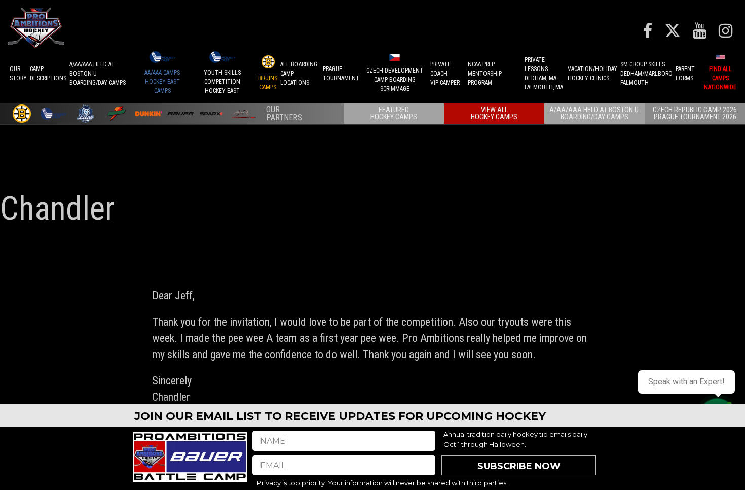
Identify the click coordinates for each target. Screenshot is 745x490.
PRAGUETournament (341, 73)
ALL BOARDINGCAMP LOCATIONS (298, 73)
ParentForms (685, 73)
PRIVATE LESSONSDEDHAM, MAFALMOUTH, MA (544, 73)
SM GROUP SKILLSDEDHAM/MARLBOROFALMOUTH (646, 73)
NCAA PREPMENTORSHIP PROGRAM (485, 73)
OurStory (18, 73)
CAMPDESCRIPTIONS (48, 73)
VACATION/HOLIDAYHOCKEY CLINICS (592, 73)
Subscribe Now (519, 466)
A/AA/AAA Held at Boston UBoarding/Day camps (97, 73)
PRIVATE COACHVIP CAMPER (445, 73)
